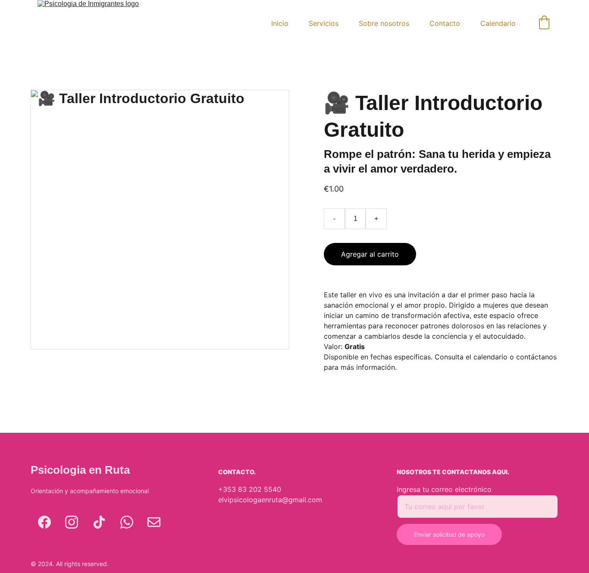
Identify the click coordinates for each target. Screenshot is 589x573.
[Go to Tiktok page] (99, 522)
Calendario (498, 23)
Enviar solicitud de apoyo (449, 534)
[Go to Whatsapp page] (126, 522)
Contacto (444, 23)
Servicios (323, 23)
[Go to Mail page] (153, 522)
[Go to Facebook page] (44, 522)
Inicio (279, 23)
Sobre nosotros (384, 23)
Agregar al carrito (370, 254)
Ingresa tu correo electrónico (444, 489)
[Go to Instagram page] (71, 522)
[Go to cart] (544, 23)
